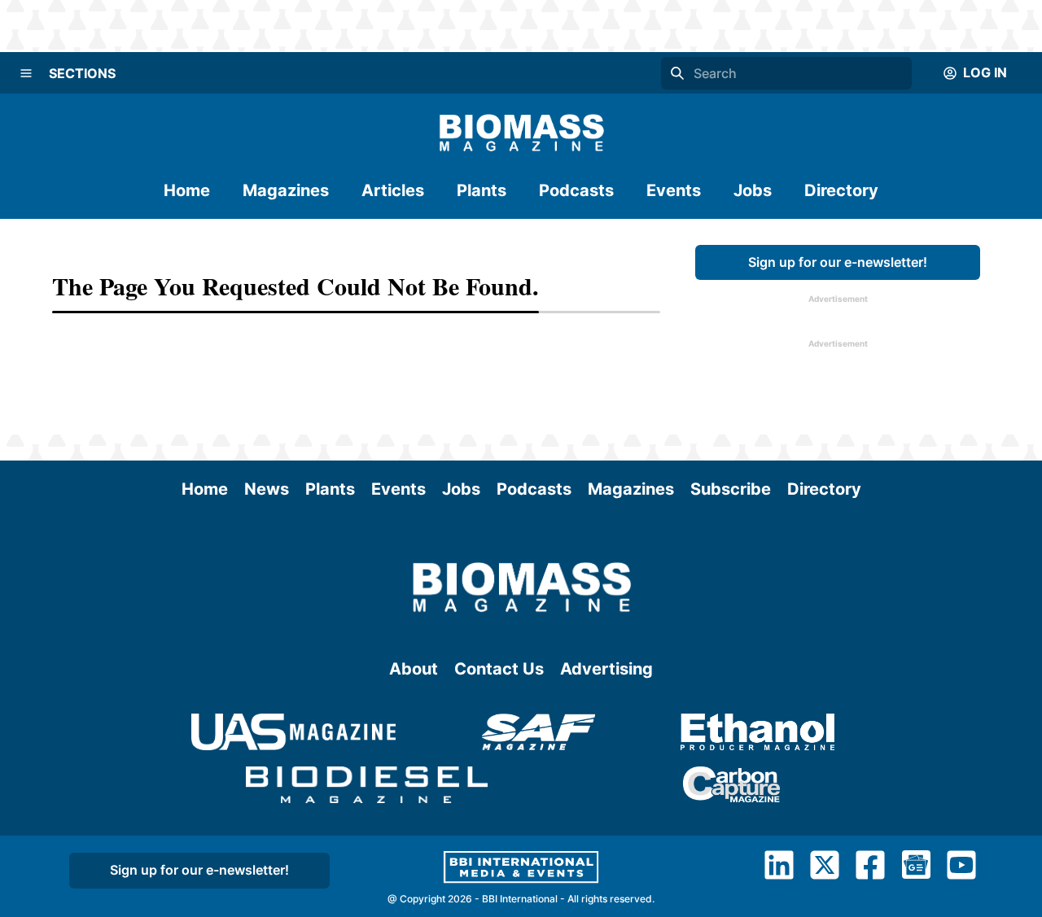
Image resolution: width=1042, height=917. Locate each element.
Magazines (286, 190)
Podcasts (576, 190)
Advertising (606, 669)
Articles (392, 190)
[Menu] (26, 73)
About (413, 669)
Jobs (752, 190)
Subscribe (730, 489)
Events (673, 190)
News (266, 489)
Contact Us (499, 669)
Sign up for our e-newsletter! (837, 262)
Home (187, 190)
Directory (841, 190)
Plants (481, 190)
